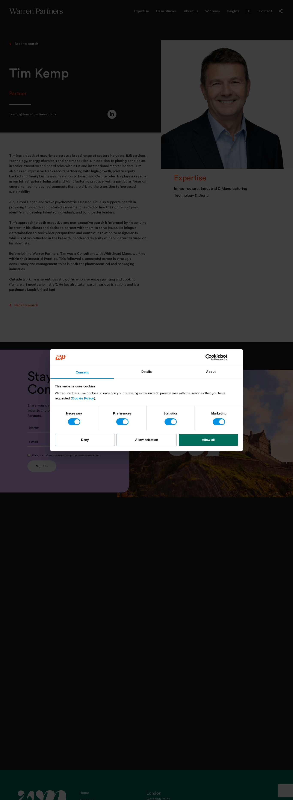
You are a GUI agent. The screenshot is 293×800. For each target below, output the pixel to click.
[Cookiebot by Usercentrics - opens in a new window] (208, 357)
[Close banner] (236, 357)
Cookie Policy (83, 398)
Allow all (208, 439)
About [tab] (211, 371)
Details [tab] (146, 371)
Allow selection (146, 439)
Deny (85, 439)
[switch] (122, 421)
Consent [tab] (82, 372)
